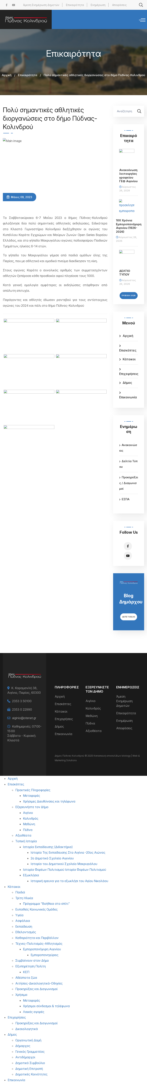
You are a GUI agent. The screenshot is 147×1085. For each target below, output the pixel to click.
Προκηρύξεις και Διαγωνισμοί (36, 989)
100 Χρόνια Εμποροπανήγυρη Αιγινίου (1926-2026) (128, 225)
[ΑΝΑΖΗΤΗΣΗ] (139, 111)
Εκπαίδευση (23, 926)
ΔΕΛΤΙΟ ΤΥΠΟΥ (124, 273)
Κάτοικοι (129, 359)
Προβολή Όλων (129, 296)
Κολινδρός (93, 708)
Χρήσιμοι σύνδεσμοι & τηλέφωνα (46, 1006)
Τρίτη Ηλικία (24, 898)
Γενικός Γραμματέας (30, 1051)
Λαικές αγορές (33, 1012)
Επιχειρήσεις (128, 374)
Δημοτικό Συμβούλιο (30, 1063)
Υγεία (19, 915)
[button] (29, 336)
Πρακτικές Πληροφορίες (32, 790)
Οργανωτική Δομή (28, 1040)
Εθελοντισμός (25, 932)
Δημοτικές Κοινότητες (31, 1074)
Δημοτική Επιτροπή (29, 1069)
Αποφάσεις (119, 5)
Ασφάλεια (22, 921)
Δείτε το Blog (128, 617)
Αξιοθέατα (94, 731)
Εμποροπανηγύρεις (44, 955)
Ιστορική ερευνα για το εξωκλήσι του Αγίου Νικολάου (69, 881)
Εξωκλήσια (31, 875)
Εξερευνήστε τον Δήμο (31, 807)
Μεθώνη (92, 716)
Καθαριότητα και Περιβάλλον (37, 938)
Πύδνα (90, 723)
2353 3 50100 (22, 701)
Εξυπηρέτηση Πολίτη (30, 966)
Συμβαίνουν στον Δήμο (32, 960)
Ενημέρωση (98, 5)
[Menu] (142, 20)
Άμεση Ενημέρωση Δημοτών (41, 5)
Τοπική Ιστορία (26, 841)
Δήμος (127, 383)
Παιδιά (20, 892)
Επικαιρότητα (75, 5)
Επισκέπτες (127, 350)
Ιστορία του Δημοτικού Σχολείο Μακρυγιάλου (64, 864)
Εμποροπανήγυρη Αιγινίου (42, 949)
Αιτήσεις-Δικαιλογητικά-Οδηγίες (39, 983)
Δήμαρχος (22, 1046)
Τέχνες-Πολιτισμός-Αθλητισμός (38, 943)
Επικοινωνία (128, 397)
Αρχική (6, 75)
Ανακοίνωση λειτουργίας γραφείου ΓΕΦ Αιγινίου (128, 175)
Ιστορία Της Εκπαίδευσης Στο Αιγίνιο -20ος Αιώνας (68, 852)
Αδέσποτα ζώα (26, 977)
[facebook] (6, 5)
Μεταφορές (31, 796)
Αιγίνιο (91, 701)
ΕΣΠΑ (125, 499)
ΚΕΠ (26, 972)
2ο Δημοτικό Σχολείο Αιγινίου (52, 858)
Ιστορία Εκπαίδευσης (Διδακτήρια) (48, 847)
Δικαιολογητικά (26, 1029)
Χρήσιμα (21, 995)
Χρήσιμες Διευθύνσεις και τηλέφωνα (49, 801)
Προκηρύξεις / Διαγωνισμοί (128, 482)
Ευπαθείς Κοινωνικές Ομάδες (36, 909)
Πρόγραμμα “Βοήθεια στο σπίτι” (46, 904)
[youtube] (13, 5)
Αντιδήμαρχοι (25, 1057)
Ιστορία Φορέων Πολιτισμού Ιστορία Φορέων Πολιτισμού (64, 869)
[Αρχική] (26, 19)
